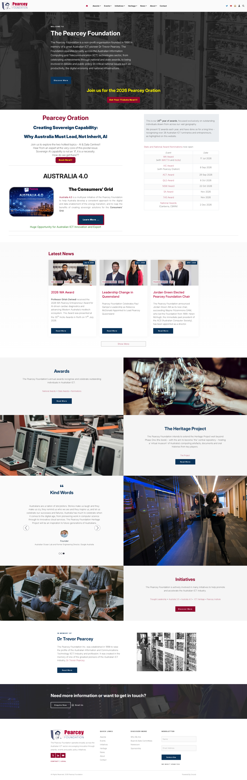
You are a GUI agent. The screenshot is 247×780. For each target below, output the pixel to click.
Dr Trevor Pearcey (75, 660)
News (142, 6)
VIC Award (168, 165)
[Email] (235, 6)
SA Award (168, 191)
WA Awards (56, 282)
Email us (75, 704)
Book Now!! (65, 159)
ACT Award (168, 174)
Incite (177, 160)
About (152, 6)
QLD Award (168, 180)
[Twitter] (227, 6)
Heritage (132, 6)
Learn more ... (91, 216)
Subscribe (171, 757)
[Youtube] (63, 755)
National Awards (168, 203)
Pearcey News (109, 282)
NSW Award (168, 186)
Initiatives (119, 6)
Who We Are (136, 737)
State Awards (63, 391)
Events (107, 6)
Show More (123, 344)
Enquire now (57, 703)
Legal (63, 761)
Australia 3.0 (174, 599)
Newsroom (135, 744)
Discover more (58, 78)
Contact (163, 6)
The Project (185, 455)
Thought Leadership (158, 599)
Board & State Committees (141, 741)
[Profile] (239, 6)
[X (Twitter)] (53, 755)
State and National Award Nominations (163, 147)
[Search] (243, 6)
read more (62, 400)
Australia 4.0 (186, 599)
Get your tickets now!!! (123, 99)
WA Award (168, 156)
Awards (96, 6)
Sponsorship (136, 748)
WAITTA (166, 160)
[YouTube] (231, 6)
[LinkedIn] (58, 755)
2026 (67, 282)
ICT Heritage (199, 599)
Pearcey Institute (214, 599)
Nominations (76, 391)
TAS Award (168, 197)
